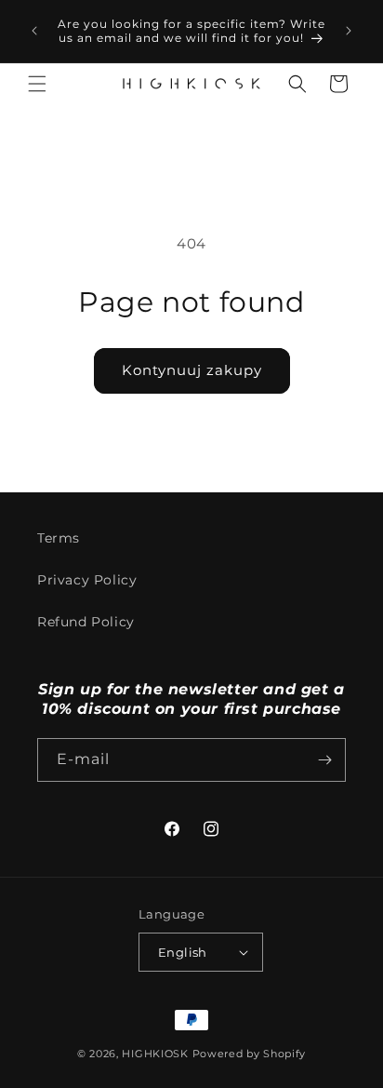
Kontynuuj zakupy (192, 370)
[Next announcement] (348, 30)
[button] (37, 83)
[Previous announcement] (34, 30)
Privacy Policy (87, 579)
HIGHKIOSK (155, 1053)
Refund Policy (86, 621)
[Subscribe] (324, 760)
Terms (58, 538)
